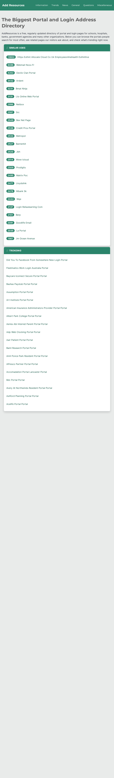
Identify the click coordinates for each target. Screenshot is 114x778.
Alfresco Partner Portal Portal (22, 364)
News (65, 5)
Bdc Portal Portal (15, 380)
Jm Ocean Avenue (25, 238)
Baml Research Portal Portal (21, 348)
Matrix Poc (22, 175)
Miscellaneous (104, 5)
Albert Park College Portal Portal (23, 316)
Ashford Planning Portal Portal (22, 396)
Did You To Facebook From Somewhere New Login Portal (36, 260)
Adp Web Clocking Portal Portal (23, 332)
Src (17, 112)
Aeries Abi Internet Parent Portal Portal (27, 324)
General (76, 5)
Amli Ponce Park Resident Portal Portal (27, 356)
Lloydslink (21, 183)
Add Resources (13, 5)
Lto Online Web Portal (27, 96)
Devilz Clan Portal (25, 72)
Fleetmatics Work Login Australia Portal (27, 268)
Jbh (18, 151)
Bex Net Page (23, 120)
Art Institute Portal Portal (19, 300)
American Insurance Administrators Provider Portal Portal (36, 308)
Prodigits (21, 167)
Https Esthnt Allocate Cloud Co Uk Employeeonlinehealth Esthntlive (53, 57)
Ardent (19, 80)
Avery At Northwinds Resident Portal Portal (29, 388)
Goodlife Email (23, 222)
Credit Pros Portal (25, 128)
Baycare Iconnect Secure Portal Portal (26, 276)
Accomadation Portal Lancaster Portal (26, 372)
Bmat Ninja (21, 88)
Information (42, 5)
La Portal (21, 230)
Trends (55, 5)
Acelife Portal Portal (17, 404)
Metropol (21, 136)
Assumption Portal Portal (19, 292)
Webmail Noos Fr (25, 65)
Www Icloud (22, 159)
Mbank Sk (21, 191)
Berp (18, 214)
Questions (88, 5)
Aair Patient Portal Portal (19, 340)
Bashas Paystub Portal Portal (21, 284)
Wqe (19, 199)
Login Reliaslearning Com (29, 207)
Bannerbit (21, 143)
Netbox (20, 104)
